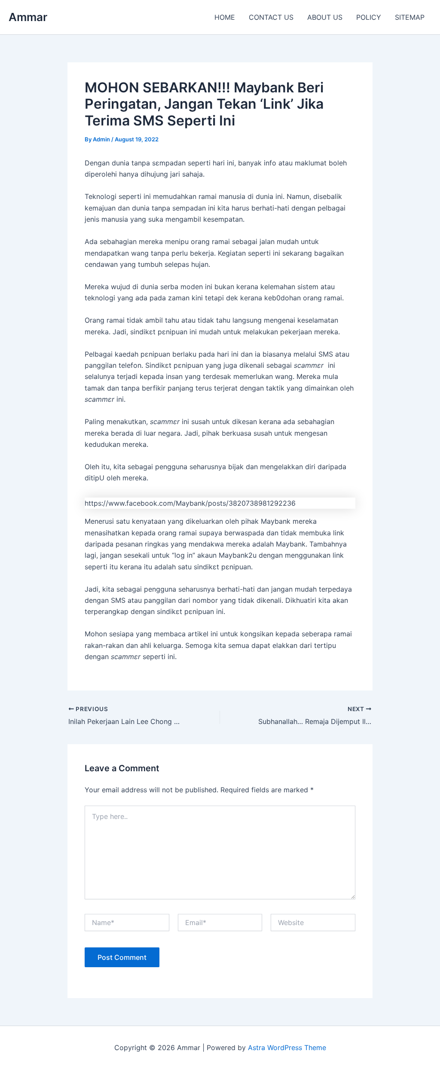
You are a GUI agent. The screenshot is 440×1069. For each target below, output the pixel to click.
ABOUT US (324, 17)
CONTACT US (271, 17)
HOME (224, 17)
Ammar (28, 17)
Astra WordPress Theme (287, 1047)
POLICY (368, 17)
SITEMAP (410, 17)
